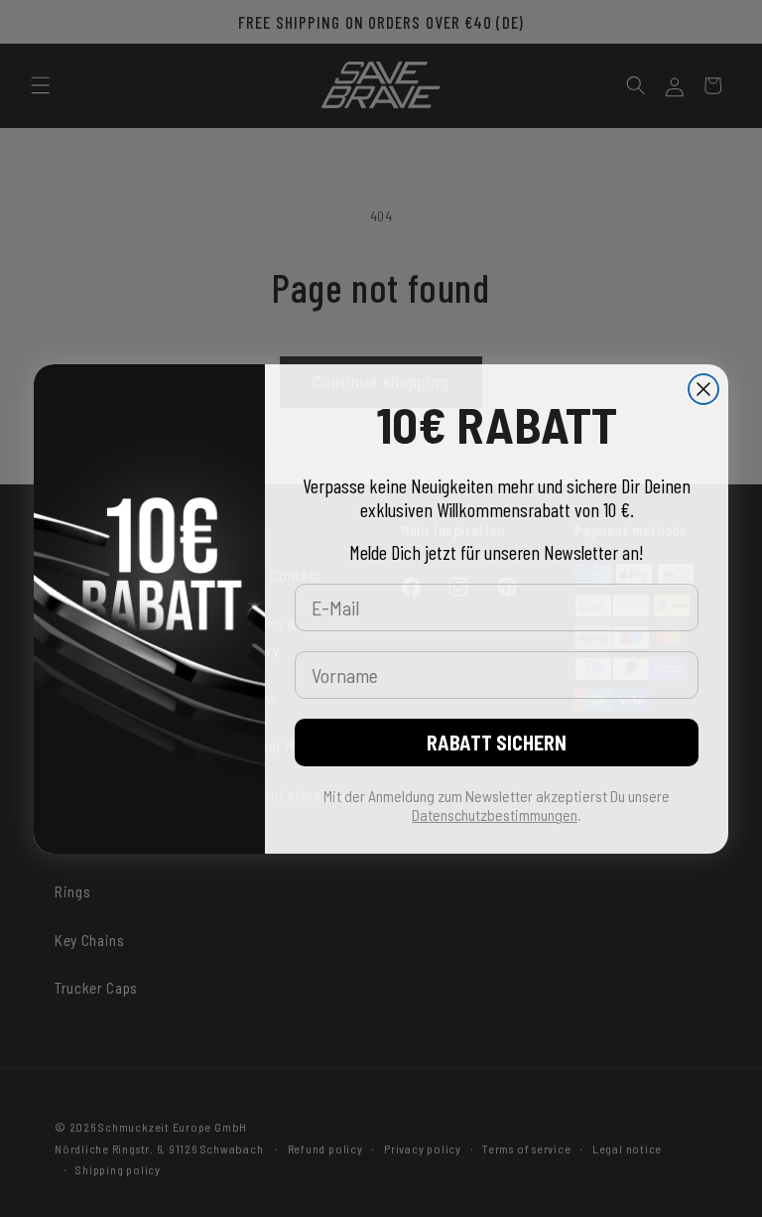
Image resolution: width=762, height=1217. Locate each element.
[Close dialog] (703, 389)
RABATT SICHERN (497, 742)
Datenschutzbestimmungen (494, 814)
